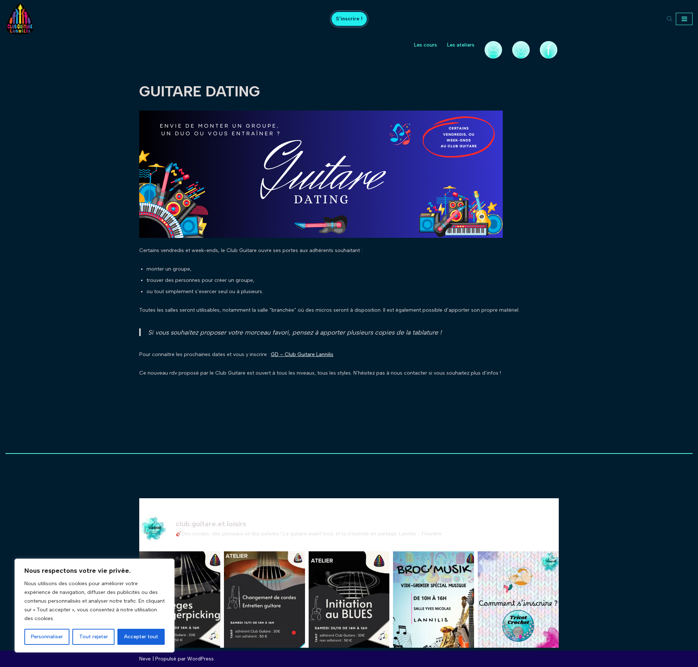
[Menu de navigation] (684, 19)
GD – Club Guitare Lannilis (302, 354)
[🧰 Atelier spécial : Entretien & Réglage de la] (264, 605)
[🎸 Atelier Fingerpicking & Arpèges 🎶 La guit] (179, 605)
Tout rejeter (93, 637)
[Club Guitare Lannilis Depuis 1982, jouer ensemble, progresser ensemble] (20, 19)
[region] (94, 605)
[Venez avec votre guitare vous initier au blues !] (349, 605)
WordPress (200, 659)
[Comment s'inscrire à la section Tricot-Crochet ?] (518, 605)
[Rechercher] (669, 18)
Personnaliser (47, 637)
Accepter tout (141, 637)
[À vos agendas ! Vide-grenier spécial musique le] (433, 605)
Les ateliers (460, 45)
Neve (145, 659)
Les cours (425, 45)
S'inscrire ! (349, 19)
